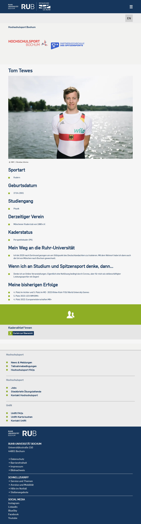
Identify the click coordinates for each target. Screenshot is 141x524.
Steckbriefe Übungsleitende (26, 391)
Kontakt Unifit (18, 420)
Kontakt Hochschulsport (24, 395)
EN (129, 18)
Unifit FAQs (17, 413)
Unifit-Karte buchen (21, 416)
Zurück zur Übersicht (70, 321)
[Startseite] (19, 6)
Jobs (14, 387)
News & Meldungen (21, 362)
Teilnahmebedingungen (24, 366)
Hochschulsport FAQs (23, 369)
